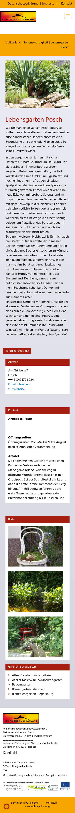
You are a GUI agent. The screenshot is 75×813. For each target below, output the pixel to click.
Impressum (49, 3)
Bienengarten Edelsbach (28, 689)
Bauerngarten (21, 684)
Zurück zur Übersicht (17, 351)
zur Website (16, 389)
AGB (5, 770)
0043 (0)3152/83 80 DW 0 (21, 763)
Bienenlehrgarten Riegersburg (32, 694)
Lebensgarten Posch (60, 45)
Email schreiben (19, 384)
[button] (6, 806)
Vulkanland (13, 42)
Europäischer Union (57, 775)
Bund (31, 775)
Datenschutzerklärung (23, 3)
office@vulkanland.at (22, 766)
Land (38, 775)
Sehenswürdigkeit (35, 42)
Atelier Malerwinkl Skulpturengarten (37, 680)
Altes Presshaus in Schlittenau (32, 675)
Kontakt (66, 3)
